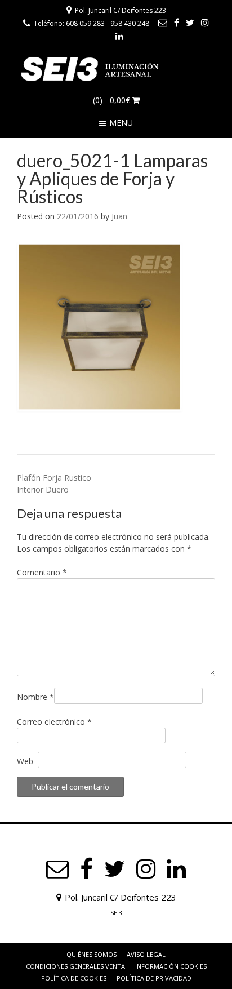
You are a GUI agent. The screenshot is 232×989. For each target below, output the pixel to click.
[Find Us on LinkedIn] (119, 36)
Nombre (35, 696)
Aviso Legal (146, 954)
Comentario (42, 572)
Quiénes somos (91, 954)
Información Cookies (171, 966)
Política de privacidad (154, 978)
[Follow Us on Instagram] (205, 22)
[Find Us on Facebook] (176, 22)
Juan (119, 216)
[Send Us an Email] (162, 22)
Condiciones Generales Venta (75, 966)
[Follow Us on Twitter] (190, 22)
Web (25, 761)
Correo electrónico (54, 721)
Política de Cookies (73, 978)
